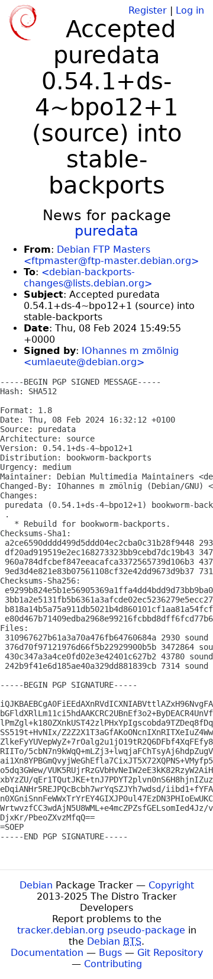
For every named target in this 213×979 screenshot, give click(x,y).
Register (147, 10)
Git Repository (170, 952)
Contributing (113, 964)
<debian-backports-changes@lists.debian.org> (88, 277)
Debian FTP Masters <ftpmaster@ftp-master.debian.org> (111, 255)
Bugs (110, 952)
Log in (190, 10)
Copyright (171, 885)
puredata (106, 231)
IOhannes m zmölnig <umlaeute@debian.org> (101, 356)
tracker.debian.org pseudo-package (101, 930)
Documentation (47, 952)
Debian (36, 885)
